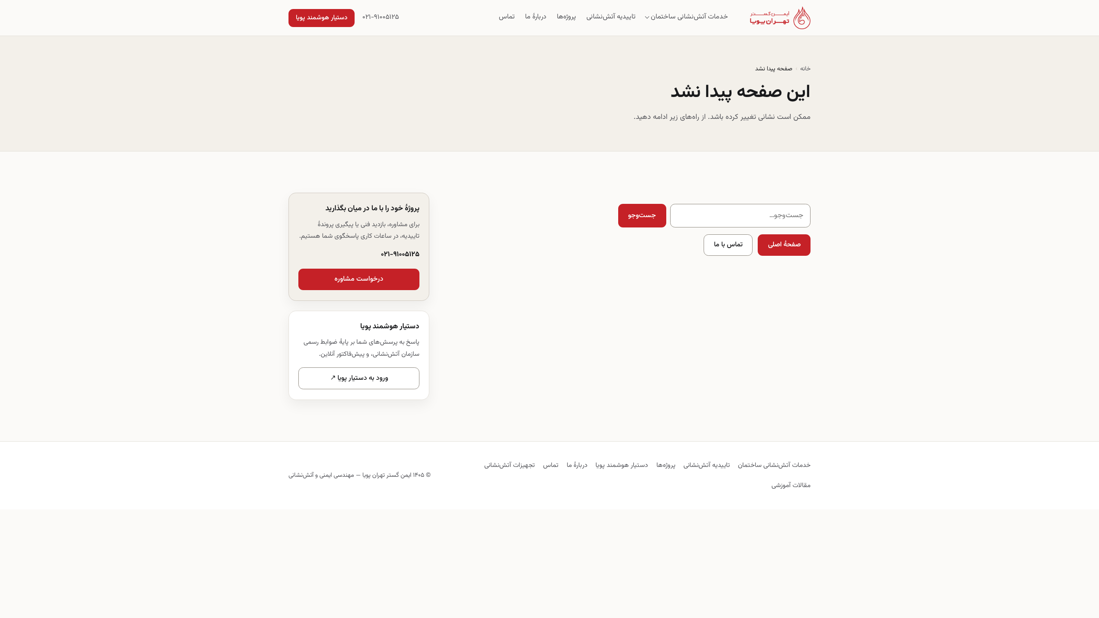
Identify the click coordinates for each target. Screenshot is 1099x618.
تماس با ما (728, 244)
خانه (805, 69)
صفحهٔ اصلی (784, 244)
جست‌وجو (642, 215)
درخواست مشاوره (358, 279)
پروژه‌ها (566, 17)
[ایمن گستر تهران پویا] (780, 17)
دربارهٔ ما (535, 17)
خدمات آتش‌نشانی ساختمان (689, 17)
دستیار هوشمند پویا (321, 18)
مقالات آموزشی (791, 485)
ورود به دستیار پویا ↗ (359, 378)
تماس (507, 17)
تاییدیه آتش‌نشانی (610, 17)
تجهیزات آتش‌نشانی (509, 465)
